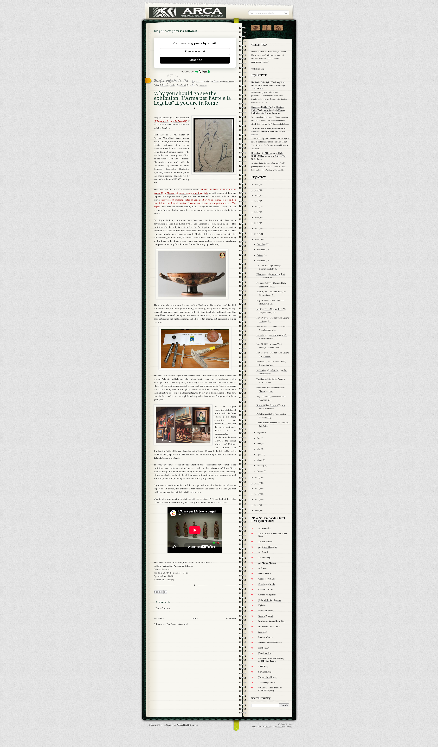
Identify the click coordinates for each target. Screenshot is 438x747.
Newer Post (159, 618)
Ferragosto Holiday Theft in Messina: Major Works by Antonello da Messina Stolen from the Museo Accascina (268, 110)
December (261, 244)
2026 (256, 184)
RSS (278, 27)
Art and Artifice (265, 541)
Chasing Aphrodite (266, 584)
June (259, 443)
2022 (256, 206)
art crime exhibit (202, 81)
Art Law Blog (264, 557)
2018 (256, 228)
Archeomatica (264, 528)
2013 (256, 488)
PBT (178, 724)
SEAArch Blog (264, 671)
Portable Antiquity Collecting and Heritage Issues (271, 660)
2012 (256, 494)
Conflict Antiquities (267, 594)
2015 (256, 477)
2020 (256, 217)
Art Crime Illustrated (267, 546)
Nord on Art (263, 647)
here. (263, 68)
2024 (256, 195)
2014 (256, 483)
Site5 (290, 724)
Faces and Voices (265, 610)
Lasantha (268, 726)
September (261, 260)
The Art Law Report (267, 677)
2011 (256, 499)
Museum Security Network (270, 642)
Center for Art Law (266, 578)
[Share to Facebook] (165, 592)
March (259, 459)
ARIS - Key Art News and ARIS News (272, 535)
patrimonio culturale (178, 85)
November (261, 249)
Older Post (231, 618)
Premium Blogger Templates (282, 726)
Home (195, 618)
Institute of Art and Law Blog (271, 621)
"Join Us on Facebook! (267, 27)
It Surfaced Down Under (269, 626)
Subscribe (195, 60)
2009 (256, 510)
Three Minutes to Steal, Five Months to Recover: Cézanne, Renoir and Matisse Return (268, 131)
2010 (256, 504)
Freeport (165, 85)
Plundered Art (264, 653)
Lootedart (262, 631)
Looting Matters (265, 637)
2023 (256, 201)
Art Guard (263, 552)
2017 (256, 233)
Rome (189, 85)
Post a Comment (163, 608)
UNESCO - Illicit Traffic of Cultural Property (270, 689)
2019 (256, 222)
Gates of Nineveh (265, 615)
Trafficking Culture (266, 682)
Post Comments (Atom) (177, 624)
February (260, 465)
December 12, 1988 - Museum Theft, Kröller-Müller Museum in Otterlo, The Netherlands (268, 156)
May (259, 448)
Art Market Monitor (267, 562)
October (260, 255)
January (260, 470)
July (258, 438)
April (259, 454)
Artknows (262, 568)
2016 (256, 239)
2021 (256, 211)
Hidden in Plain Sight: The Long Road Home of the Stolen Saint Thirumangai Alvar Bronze (268, 85)
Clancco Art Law (265, 589)
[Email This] (155, 592)
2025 (256, 190)
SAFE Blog (263, 666)
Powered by (187, 71)
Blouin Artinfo (264, 573)
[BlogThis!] (158, 592)
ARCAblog (168, 724)
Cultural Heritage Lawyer (269, 600)
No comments (201, 85)
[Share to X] (162, 592)
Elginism (262, 605)
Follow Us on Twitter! (255, 27)
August (260, 432)
